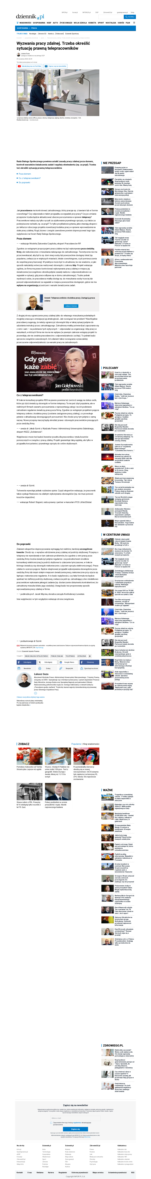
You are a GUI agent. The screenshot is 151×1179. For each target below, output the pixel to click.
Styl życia (93, 1164)
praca (42, 38)
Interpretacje (21, 1162)
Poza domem (25, 174)
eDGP (18, 1154)
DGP (97, 12)
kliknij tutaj (87, 1137)
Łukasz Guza (33, 54)
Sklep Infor (20, 1164)
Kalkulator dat (122, 1149)
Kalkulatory (122, 1146)
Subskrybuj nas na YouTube (31, 66)
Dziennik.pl (46, 1146)
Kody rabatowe (70, 1152)
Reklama (40, 1173)
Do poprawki (24, 182)
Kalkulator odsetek (124, 1159)
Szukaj (131, 17)
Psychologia (93, 1162)
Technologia (46, 1152)
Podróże (45, 1164)
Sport (44, 1159)
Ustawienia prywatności (117, 1173)
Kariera (51, 1173)
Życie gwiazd (69, 1159)
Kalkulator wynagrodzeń (125, 1164)
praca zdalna (57, 656)
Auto (44, 1149)
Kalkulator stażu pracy (125, 1154)
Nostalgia (32, 34)
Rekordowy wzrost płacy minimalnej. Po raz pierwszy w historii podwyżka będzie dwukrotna (30, 703)
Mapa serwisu (98, 1173)
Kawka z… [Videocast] (56, 34)
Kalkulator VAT (122, 1157)
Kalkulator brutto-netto (125, 1162)
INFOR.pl (64, 12)
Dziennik (19, 38)
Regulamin (63, 1173)
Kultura (67, 1166)
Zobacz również (71, 306)
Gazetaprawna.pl (22, 1152)
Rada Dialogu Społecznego (36, 656)
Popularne (76, 744)
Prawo (92, 1149)
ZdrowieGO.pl (107, 12)
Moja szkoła (69, 1157)
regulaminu (77, 1122)
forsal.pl (75, 12)
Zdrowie (45, 1162)
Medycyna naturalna (96, 1157)
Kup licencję (39, 647)
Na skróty (20, 1146)
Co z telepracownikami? (30, 178)
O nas (29, 1173)
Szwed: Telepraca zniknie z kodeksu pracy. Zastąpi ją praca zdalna (69, 299)
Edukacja (68, 1154)
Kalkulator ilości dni (124, 1152)
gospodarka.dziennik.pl (31, 38)
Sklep (132, 12)
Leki (91, 1154)
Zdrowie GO (42, 34)
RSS (132, 1173)
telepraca (70, 656)
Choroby (92, 1159)
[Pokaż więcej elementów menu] (134, 23)
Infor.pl (19, 1149)
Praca (34, 28)
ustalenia (81, 656)
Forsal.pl (19, 1157)
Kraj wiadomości (91, 744)
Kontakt (20, 1173)
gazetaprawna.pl (122, 12)
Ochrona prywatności (79, 1173)
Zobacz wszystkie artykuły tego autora (30, 697)
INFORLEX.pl (87, 12)
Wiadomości (46, 1157)
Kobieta (67, 1149)
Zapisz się (75, 1129)
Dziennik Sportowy (72, 34)
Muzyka (67, 1164)
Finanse (92, 1152)
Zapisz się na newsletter (57, 66)
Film (66, 1162)
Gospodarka (22, 28)
